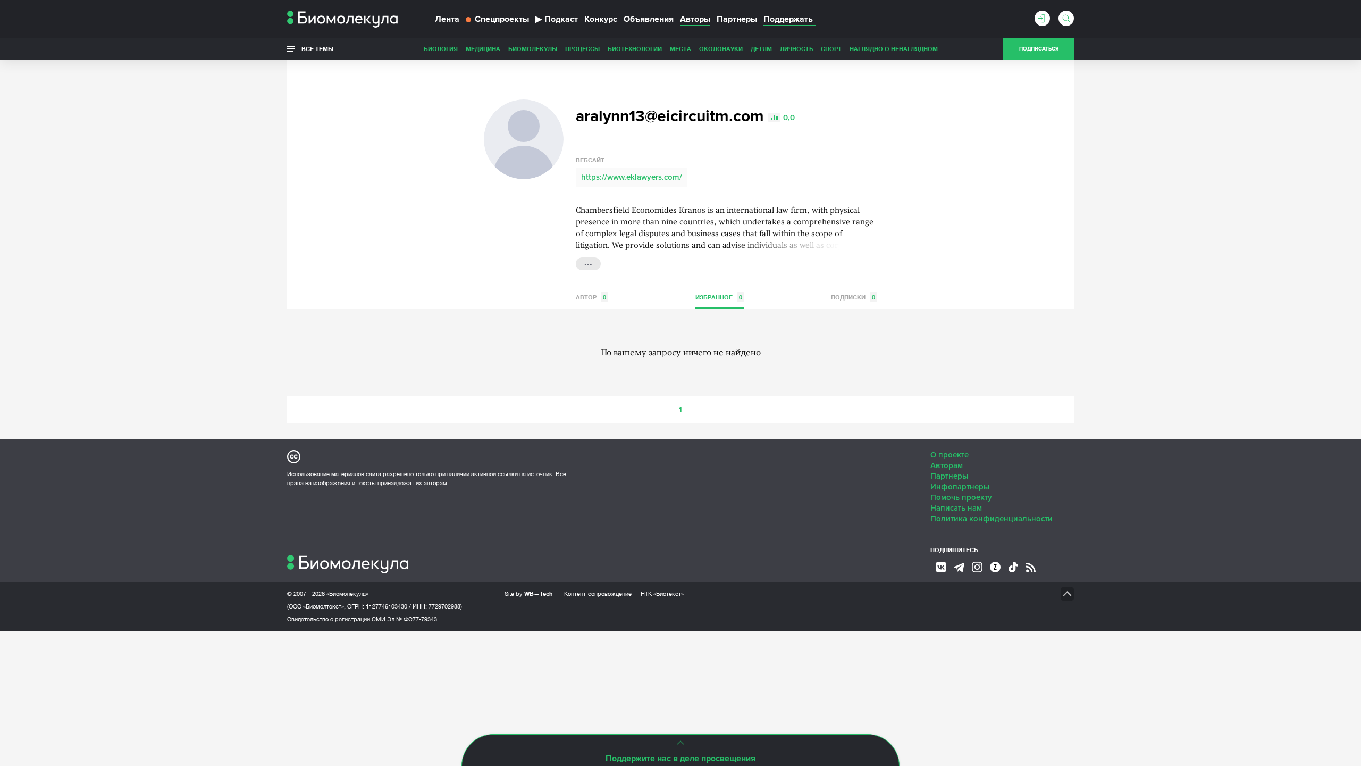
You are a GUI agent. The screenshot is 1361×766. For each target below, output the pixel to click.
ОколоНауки (721, 48)
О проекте (949, 455)
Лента (447, 19)
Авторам (946, 465)
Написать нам (956, 508)
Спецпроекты (502, 19)
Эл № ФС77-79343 (412, 619)
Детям (761, 48)
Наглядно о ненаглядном (894, 48)
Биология (441, 48)
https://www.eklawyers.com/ (631, 177)
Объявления (649, 19)
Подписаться (1038, 49)
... (588, 262)
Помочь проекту (961, 497)
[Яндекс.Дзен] (995, 567)
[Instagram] (977, 567)
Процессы (582, 48)
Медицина (483, 48)
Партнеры (737, 19)
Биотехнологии (635, 48)
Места (680, 48)
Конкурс (600, 19)
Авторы (695, 19)
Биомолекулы (532, 48)
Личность (796, 48)
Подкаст (556, 19)
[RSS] (1031, 567)
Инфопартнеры (959, 487)
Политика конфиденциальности (991, 518)
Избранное (718, 297)
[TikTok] (1013, 567)
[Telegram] (959, 567)
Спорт (831, 48)
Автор (591, 297)
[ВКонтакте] (941, 567)
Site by (529, 593)
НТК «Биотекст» (662, 593)
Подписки (853, 297)
